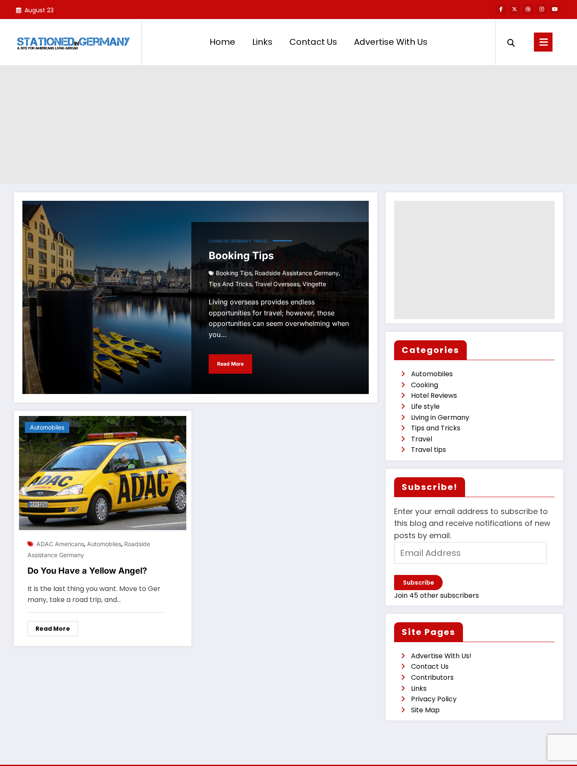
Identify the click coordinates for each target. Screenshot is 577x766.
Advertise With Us (390, 42)
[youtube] (555, 9)
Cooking (424, 385)
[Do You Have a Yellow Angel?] (102, 473)
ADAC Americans (60, 543)
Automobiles (47, 427)
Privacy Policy (434, 699)
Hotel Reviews (434, 395)
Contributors (432, 677)
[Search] (511, 41)
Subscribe (418, 582)
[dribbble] (528, 9)
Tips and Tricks (230, 283)
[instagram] (541, 9)
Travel (261, 240)
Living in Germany (230, 240)
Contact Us (313, 42)
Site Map (425, 710)
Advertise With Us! (441, 656)
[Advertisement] (288, 124)
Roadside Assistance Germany (297, 272)
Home (222, 42)
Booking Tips (241, 255)
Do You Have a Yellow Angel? (87, 571)
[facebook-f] (501, 9)
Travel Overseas (277, 283)
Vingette (314, 283)
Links (262, 42)
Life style (425, 406)
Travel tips (428, 449)
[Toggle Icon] (543, 42)
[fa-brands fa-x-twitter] (514, 9)
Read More (230, 364)
